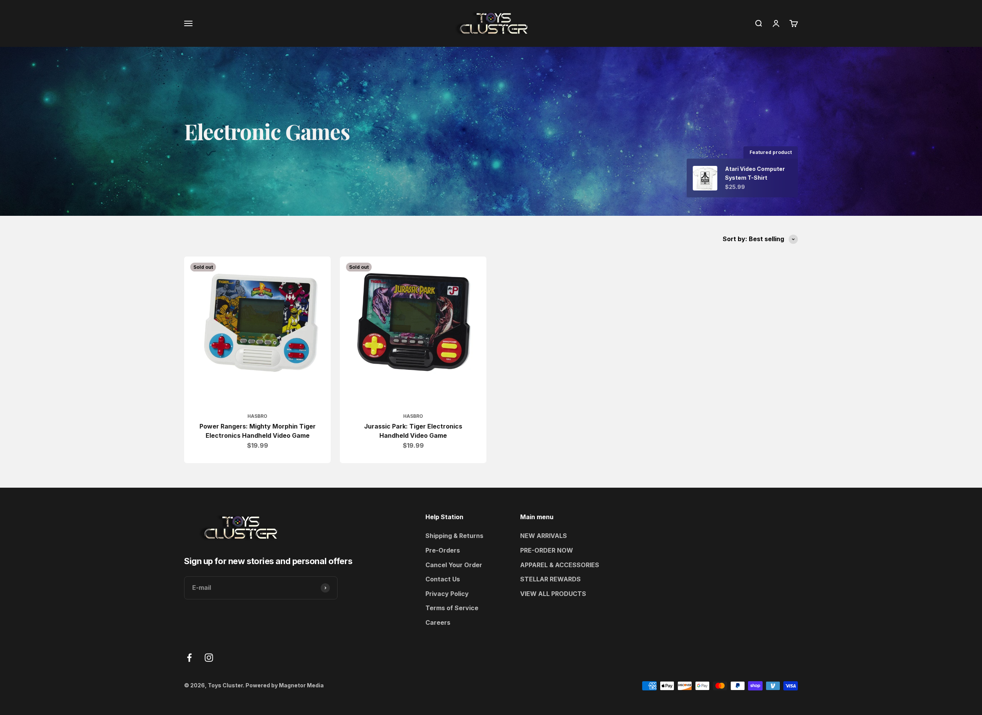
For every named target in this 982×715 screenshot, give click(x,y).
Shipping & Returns (454, 536)
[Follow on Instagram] (209, 657)
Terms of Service (451, 608)
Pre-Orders (442, 550)
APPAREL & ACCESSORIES (559, 565)
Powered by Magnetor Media (285, 685)
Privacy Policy (447, 593)
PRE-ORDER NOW (546, 550)
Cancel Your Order (453, 565)
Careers (437, 622)
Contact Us (442, 579)
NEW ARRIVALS (543, 536)
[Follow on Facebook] (189, 657)
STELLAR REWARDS (550, 579)
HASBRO (257, 416)
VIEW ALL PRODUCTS (553, 593)
